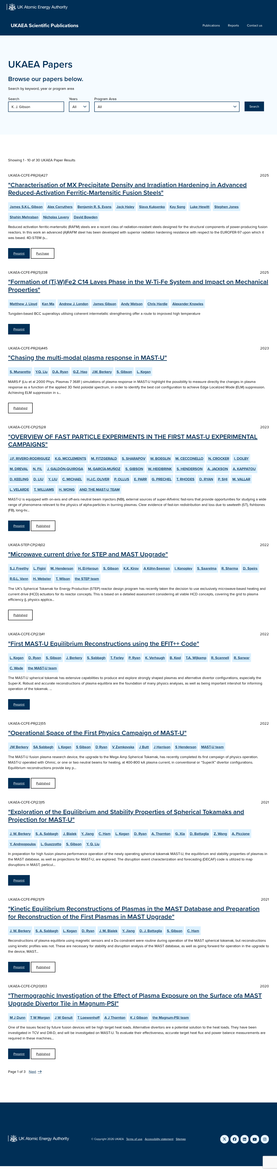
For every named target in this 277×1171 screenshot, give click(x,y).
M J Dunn (17, 1017)
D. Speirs (250, 568)
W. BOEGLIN (160, 458)
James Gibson (104, 303)
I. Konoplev (183, 568)
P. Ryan (134, 657)
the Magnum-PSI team (170, 1017)
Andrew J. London (73, 303)
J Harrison (162, 746)
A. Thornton (160, 833)
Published (20, 408)
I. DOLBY (241, 458)
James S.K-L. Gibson (26, 206)
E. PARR (140, 479)
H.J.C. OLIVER (98, 479)
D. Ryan (34, 657)
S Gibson (83, 746)
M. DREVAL (19, 468)
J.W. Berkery (102, 371)
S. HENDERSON (190, 468)
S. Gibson (124, 371)
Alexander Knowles (187, 303)
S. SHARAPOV (133, 458)
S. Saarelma (207, 568)
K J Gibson (139, 1017)
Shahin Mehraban (24, 217)
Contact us (254, 25)
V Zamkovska (123, 746)
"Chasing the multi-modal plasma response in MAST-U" (87, 357)
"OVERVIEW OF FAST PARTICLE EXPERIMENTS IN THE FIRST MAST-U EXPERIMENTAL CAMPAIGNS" (133, 440)
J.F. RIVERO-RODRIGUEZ (30, 458)
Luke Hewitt (199, 206)
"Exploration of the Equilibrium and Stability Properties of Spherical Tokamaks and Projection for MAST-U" (126, 815)
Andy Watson (132, 303)
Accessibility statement (159, 1139)
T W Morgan (40, 1017)
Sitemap (181, 1139)
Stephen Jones (226, 206)
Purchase (42, 253)
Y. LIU (52, 479)
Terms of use (134, 1139)
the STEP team (87, 578)
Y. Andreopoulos (23, 843)
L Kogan (64, 746)
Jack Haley (125, 206)
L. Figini (39, 568)
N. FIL (37, 468)
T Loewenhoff (88, 1017)
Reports (233, 25)
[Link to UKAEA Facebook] (234, 1139)
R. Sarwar (241, 657)
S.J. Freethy (19, 568)
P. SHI (223, 479)
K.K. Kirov (131, 568)
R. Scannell (220, 657)
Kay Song (177, 206)
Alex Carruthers (60, 206)
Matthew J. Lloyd (23, 303)
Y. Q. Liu (92, 843)
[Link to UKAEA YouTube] (254, 1139)
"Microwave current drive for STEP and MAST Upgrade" (88, 554)
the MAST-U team (42, 668)
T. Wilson (63, 578)
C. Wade (16, 668)
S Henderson (185, 746)
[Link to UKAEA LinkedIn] (244, 1139)
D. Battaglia (199, 833)
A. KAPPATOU (244, 468)
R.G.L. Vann (19, 578)
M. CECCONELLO (189, 458)
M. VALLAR (241, 479)
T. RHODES (185, 479)
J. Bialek (69, 833)
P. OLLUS (121, 479)
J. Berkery (74, 657)
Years (73, 98)
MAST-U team (212, 746)
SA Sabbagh (43, 746)
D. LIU (38, 479)
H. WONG (67, 489)
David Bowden (86, 217)
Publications (211, 25)
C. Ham (105, 833)
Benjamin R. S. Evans (94, 206)
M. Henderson (61, 568)
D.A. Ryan (60, 371)
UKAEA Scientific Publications (44, 25)
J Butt (144, 746)
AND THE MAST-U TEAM (99, 489)
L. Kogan (144, 371)
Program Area (105, 98)
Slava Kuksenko (152, 206)
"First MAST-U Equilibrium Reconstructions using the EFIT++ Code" (103, 643)
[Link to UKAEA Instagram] (265, 1139)
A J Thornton (114, 1017)
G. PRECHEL (162, 479)
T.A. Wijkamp (196, 657)
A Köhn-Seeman (157, 568)
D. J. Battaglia (151, 930)
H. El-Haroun (88, 568)
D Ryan (101, 746)
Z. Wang (220, 833)
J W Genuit (64, 1017)
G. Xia (180, 833)
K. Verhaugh (155, 657)
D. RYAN (206, 479)
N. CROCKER (218, 458)
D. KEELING (19, 479)
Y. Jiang (87, 833)
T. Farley (117, 657)
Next (32, 1071)
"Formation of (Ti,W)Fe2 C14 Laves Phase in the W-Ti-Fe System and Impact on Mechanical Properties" (138, 285)
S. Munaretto (20, 371)
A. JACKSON (217, 468)
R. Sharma (229, 568)
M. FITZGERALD (104, 458)
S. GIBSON (134, 468)
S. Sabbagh (96, 657)
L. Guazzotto (51, 843)
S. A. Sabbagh (46, 833)
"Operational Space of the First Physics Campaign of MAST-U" (97, 732)
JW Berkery (19, 746)
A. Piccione (241, 833)
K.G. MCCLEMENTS (70, 458)
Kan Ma (48, 303)
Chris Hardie (157, 303)
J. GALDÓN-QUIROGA (65, 468)
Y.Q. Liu (41, 371)
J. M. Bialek (108, 930)
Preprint (19, 253)
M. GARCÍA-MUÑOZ (104, 468)
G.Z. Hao (80, 371)
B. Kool (175, 657)
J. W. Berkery (20, 833)
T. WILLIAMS (44, 489)
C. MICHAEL (72, 479)
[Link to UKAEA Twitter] (224, 1139)
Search (13, 98)
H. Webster (42, 578)
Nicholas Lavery (56, 217)
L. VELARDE (19, 489)
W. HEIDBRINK (160, 468)
